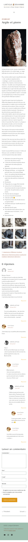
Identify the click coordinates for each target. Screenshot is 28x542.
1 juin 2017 (17, 388)
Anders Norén (12, 530)
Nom (3, 470)
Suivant (22, 511)
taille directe (10, 256)
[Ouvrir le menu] (14, 12)
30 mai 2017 (10, 327)
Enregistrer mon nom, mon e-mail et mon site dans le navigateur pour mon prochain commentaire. (14, 492)
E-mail (4, 477)
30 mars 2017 (11, 271)
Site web (4, 483)
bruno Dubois (11, 325)
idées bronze (5, 254)
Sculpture (19, 252)
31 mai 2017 (15, 366)
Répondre (23, 300)
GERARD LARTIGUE (14, 305)
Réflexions (13, 252)
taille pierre (17, 256)
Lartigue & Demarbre (13, 525)
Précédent (7, 511)
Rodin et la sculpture (14, 254)
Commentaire (5, 453)
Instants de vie (7, 252)
